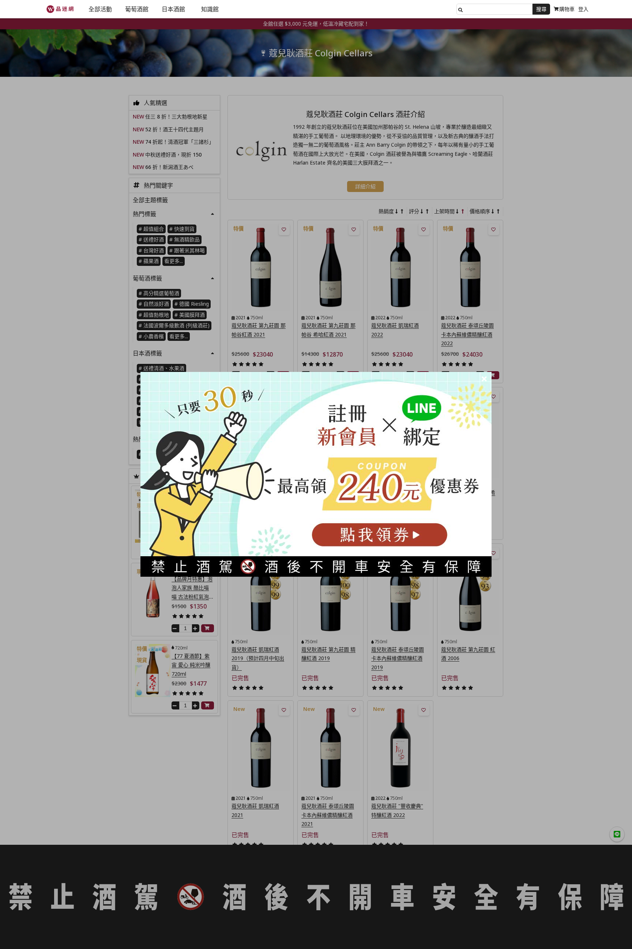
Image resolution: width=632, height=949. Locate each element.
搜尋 (541, 8)
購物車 (567, 8)
